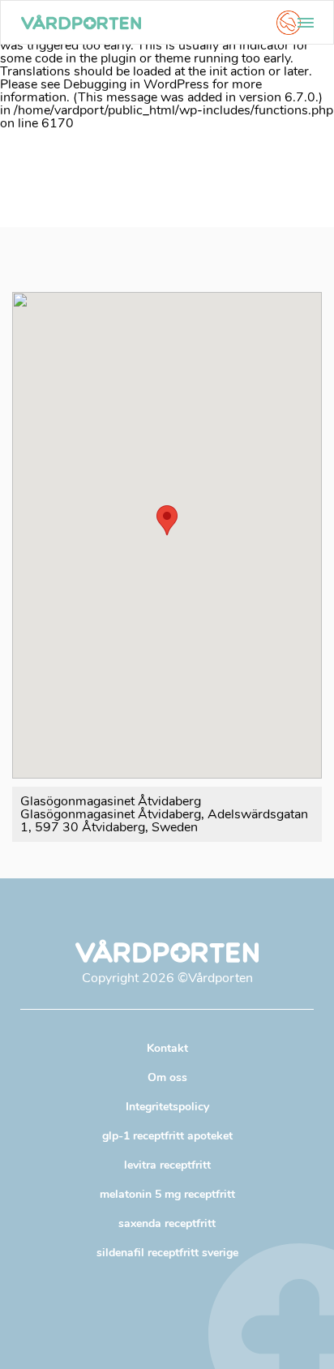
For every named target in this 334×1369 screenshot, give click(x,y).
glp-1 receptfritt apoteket (167, 1136)
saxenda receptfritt (167, 1223)
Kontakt (167, 1048)
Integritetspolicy (167, 1106)
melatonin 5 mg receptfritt (167, 1194)
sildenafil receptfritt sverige (167, 1252)
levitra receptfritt (167, 1165)
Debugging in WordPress (136, 84)
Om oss (167, 1077)
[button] (167, 520)
